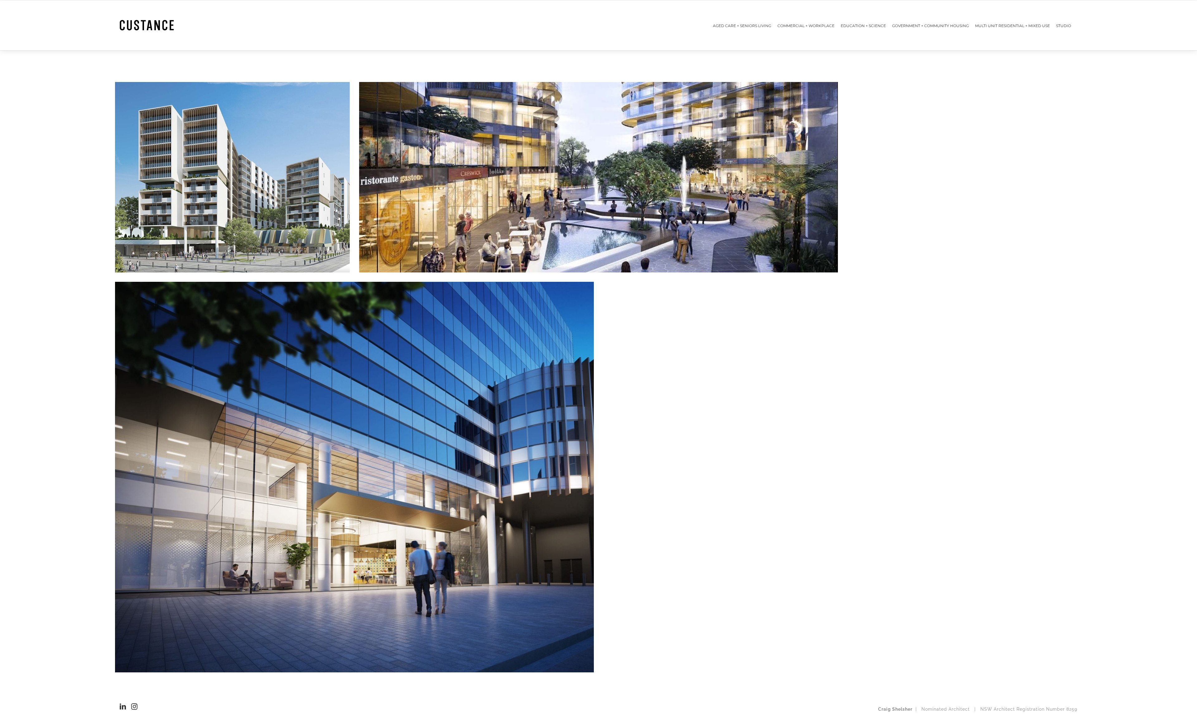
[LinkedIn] (123, 707)
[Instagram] (134, 707)
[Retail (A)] (232, 177)
